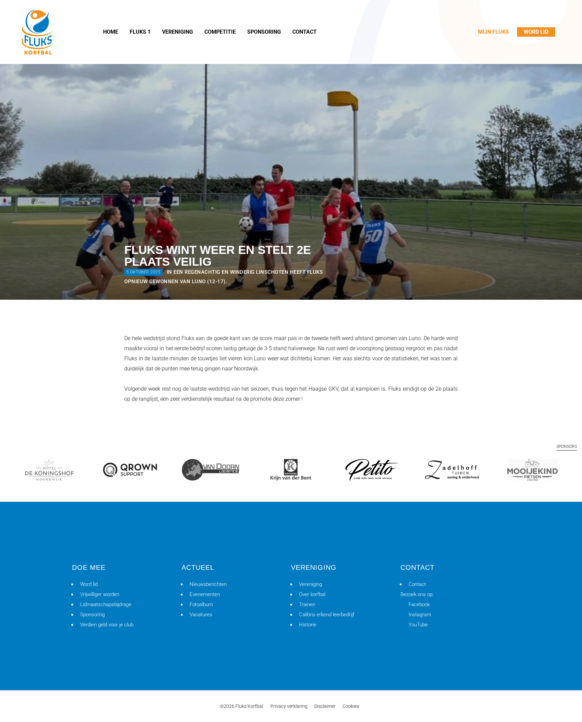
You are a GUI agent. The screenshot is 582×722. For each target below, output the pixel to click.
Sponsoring (92, 615)
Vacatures (201, 615)
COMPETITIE (220, 32)
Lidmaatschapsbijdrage (105, 604)
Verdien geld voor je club (106, 625)
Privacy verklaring (289, 706)
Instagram (420, 615)
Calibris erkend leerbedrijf (326, 615)
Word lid (89, 584)
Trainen (307, 604)
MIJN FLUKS (493, 32)
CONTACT (304, 32)
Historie (307, 625)
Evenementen (205, 594)
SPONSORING (264, 32)
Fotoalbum (201, 604)
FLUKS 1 (140, 32)
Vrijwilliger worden (99, 594)
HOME (110, 32)
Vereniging (310, 584)
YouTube (418, 625)
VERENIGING (177, 32)
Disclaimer (325, 706)
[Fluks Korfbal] (37, 32)
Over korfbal (312, 594)
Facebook (419, 604)
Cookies (351, 706)
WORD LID (536, 32)
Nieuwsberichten (208, 584)
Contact (417, 584)
